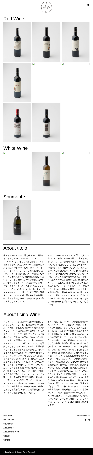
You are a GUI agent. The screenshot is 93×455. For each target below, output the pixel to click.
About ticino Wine (11, 432)
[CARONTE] (45, 82)
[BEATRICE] (45, 42)
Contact (6, 440)
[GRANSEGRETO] (16, 122)
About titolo (8, 428)
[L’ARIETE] (74, 82)
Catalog (6, 436)
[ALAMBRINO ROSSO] (16, 42)
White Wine (8, 419)
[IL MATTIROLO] (74, 171)
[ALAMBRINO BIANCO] (16, 171)
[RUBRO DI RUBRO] (45, 122)
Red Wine (7, 415)
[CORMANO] (16, 82)
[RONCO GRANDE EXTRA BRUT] (16, 220)
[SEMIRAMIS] (45, 171)
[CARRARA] (74, 42)
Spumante (8, 424)
